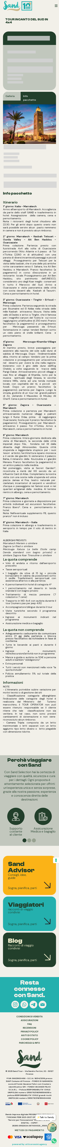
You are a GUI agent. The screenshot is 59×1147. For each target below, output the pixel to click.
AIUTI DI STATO (29, 1035)
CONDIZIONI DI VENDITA (29, 1016)
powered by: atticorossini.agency (29, 1144)
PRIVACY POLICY (29, 1031)
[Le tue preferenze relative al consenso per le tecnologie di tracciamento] (56, 860)
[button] (7, 124)
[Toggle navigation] (56, 6)
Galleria (10, 96)
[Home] (18, 6)
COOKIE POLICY (29, 1039)
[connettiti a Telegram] (34, 1005)
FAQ (29, 1024)
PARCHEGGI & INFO (29, 1042)
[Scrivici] (43, 1005)
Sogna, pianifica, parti (22, 888)
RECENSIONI (29, 1027)
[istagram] (15, 1005)
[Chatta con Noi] (24, 1005)
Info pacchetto (29, 97)
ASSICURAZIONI (29, 1020)
